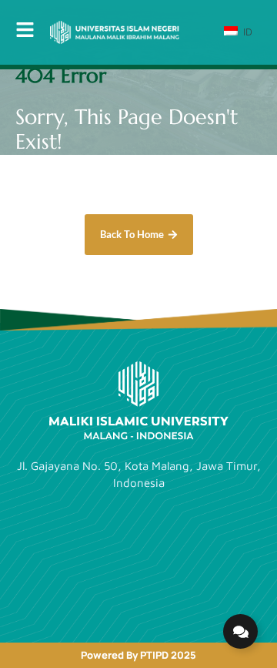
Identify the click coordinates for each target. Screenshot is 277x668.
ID (246, 31)
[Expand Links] (240, 631)
